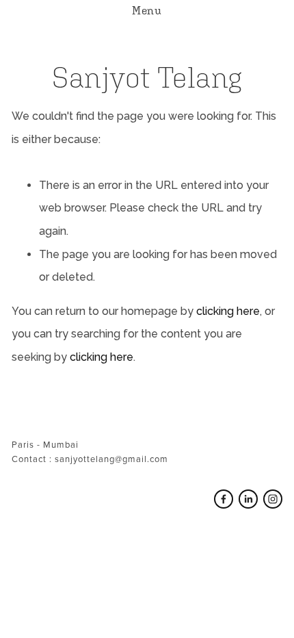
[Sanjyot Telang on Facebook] (223, 499)
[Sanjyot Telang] (248, 499)
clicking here (228, 311)
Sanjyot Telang (147, 77)
